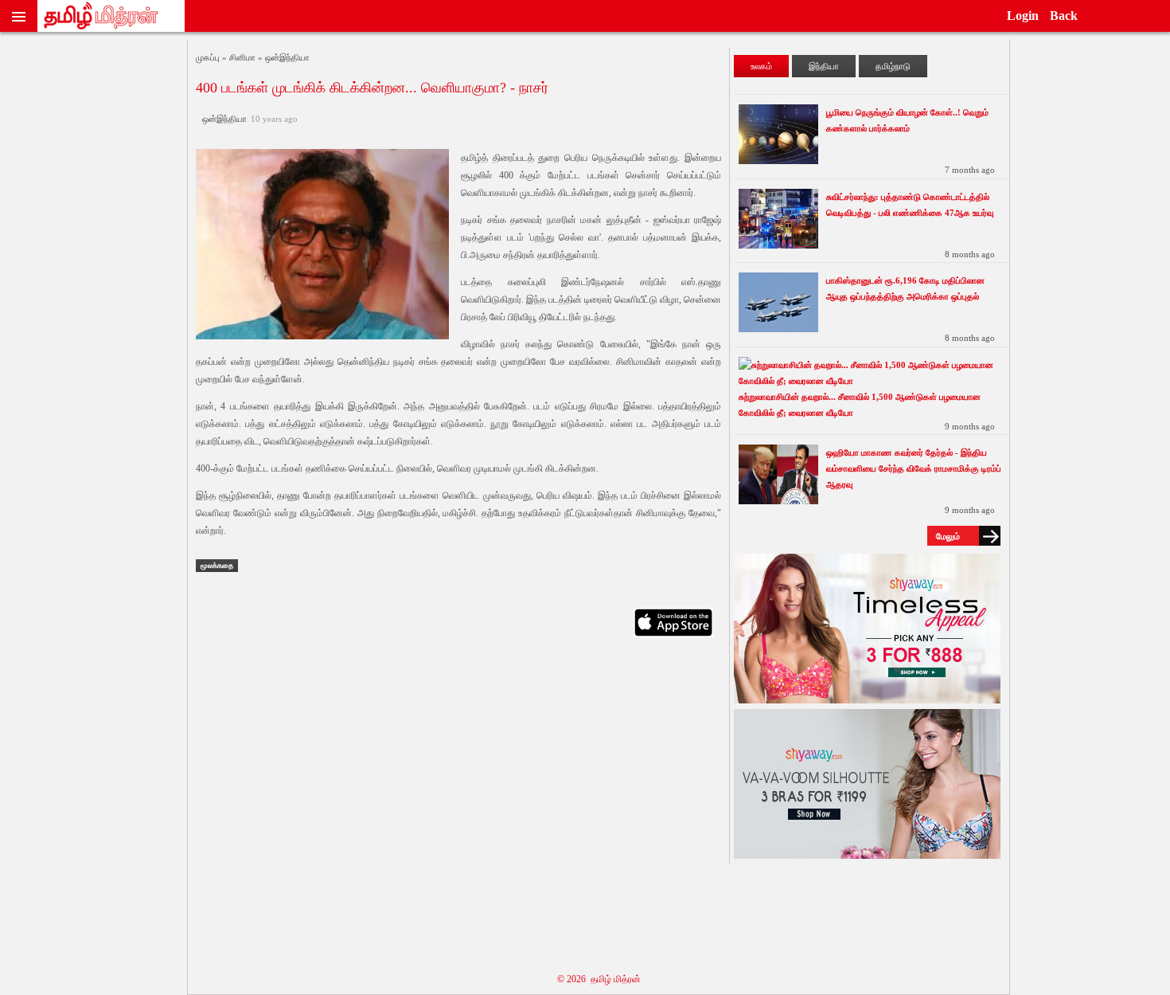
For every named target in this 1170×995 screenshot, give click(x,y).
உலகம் (761, 66)
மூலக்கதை (217, 566)
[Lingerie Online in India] (867, 699)
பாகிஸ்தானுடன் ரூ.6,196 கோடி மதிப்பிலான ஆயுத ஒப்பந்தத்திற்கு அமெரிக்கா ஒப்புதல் (905, 288)
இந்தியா (824, 66)
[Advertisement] (458, 803)
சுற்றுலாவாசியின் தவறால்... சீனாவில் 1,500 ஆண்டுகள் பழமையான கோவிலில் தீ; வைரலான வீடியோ (860, 404)
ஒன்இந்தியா (247, 118)
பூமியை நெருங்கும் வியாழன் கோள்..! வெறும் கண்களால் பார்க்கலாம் (907, 120)
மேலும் (948, 536)
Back (1064, 15)
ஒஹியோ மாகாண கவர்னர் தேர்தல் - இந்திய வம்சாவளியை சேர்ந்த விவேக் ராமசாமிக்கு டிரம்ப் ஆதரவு (913, 468)
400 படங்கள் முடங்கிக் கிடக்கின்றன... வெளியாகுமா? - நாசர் (372, 88)
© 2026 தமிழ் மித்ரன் (599, 979)
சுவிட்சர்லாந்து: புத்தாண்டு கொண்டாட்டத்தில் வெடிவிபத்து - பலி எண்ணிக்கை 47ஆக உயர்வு (909, 204)
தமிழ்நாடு (893, 66)
